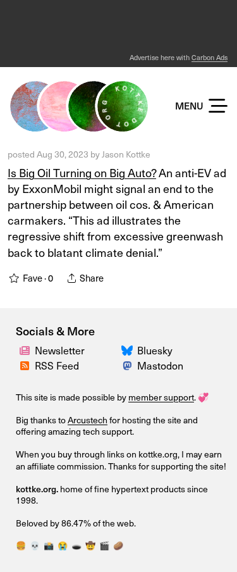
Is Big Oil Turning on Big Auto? (82, 172)
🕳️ (76, 545)
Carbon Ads (209, 57)
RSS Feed (57, 365)
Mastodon (160, 365)
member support (161, 397)
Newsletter (60, 350)
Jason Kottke (126, 154)
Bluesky (155, 350)
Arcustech (87, 419)
